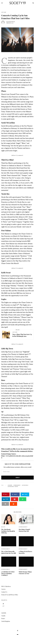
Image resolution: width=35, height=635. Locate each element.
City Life (3, 12)
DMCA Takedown (6, 586)
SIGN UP (17, 477)
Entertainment (23, 527)
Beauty (3, 527)
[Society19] (17, 3)
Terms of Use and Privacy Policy (9, 595)
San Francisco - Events (13, 486)
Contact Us (4, 592)
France (3, 618)
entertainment (17, 485)
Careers (3, 589)
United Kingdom (5, 621)
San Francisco (25, 485)
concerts (10, 485)
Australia (3, 613)
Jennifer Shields (11, 21)
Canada (3, 616)
